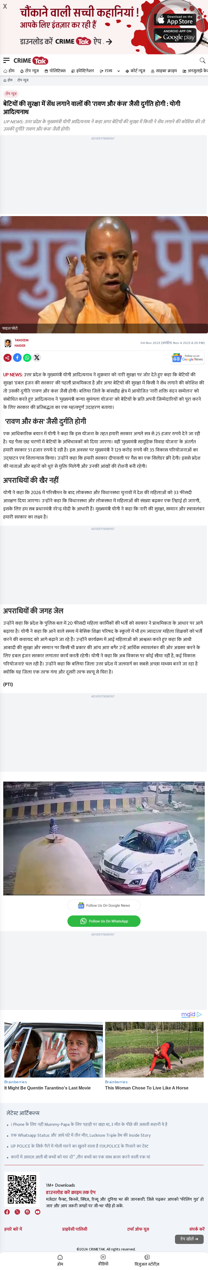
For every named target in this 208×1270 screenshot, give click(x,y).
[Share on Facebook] (17, 357)
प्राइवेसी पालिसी (74, 1229)
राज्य (108, 71)
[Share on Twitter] (36, 357)
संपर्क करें (197, 1229)
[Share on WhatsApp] (27, 357)
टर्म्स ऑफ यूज (138, 1229)
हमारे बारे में (13, 1229)
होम (10, 80)
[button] (8, 71)
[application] (104, 838)
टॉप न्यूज (22, 80)
